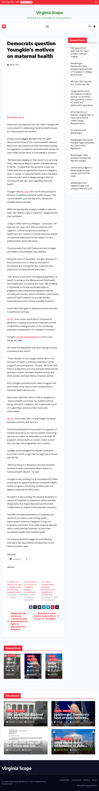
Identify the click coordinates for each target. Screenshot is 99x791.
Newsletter (64, 780)
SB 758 (10, 419)
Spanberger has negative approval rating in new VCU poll (81, 186)
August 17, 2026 (16, 722)
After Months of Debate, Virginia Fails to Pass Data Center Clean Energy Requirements (82, 118)
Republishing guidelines (87, 786)
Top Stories (11, 655)
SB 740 (10, 319)
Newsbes (39, 782)
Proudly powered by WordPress (15, 782)
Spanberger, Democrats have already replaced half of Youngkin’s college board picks (81, 69)
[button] (90, 26)
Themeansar (7, 784)
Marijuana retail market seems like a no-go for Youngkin (44, 616)
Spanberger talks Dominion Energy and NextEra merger (81, 158)
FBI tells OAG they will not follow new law (23, 743)
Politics (31, 656)
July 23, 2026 (62, 750)
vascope (33, 674)
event (27, 192)
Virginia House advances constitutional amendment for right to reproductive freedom (19, 621)
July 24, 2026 (15, 750)
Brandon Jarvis (17, 117)
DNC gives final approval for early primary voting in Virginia (24, 717)
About (94, 780)
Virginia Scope (49, 12)
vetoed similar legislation (28, 337)
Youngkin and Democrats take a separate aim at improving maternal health (14, 587)
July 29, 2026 (62, 722)
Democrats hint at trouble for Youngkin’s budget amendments (31, 587)
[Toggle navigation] (47, 27)
